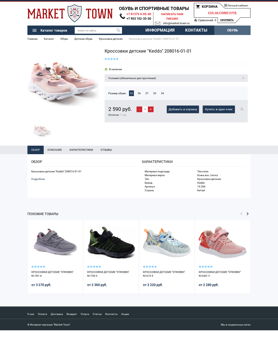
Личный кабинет (238, 5)
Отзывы (106, 149)
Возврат (72, 314)
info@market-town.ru (176, 23)
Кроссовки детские (111, 38)
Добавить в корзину (183, 109)
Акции (125, 314)
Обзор (35, 149)
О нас (30, 314)
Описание (54, 149)
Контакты (196, 30)
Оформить (227, 20)
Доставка (57, 314)
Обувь (232, 30)
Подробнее (38, 178)
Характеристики (81, 149)
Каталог (49, 38)
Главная (32, 38)
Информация (160, 30)
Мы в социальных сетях (236, 324)
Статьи (97, 314)
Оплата (42, 314)
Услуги (85, 314)
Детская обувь (83, 38)
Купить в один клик (219, 109)
